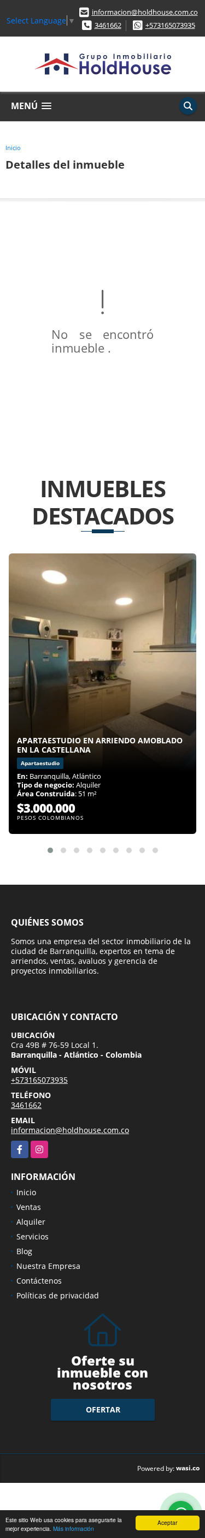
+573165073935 (170, 25)
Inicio (13, 148)
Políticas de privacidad (57, 1295)
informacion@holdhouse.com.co (145, 12)
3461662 (108, 25)
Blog (24, 1251)
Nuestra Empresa (48, 1266)
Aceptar (167, 1522)
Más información (73, 1528)
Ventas (28, 1207)
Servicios (32, 1236)
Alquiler (30, 1222)
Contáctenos (39, 1280)
